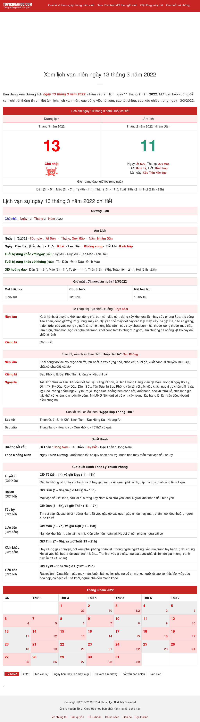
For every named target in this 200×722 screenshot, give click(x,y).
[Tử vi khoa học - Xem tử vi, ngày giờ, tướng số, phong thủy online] (22, 5)
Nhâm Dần (105, 238)
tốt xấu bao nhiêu (134, 674)
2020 (26, 674)
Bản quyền (77, 717)
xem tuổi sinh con (60, 15)
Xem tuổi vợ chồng (178, 5)
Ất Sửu (51, 238)
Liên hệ (127, 717)
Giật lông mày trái (151, 5)
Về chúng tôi (59, 717)
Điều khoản (95, 717)
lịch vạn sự (41, 674)
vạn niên (156, 674)
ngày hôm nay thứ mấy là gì (71, 674)
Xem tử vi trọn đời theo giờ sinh (117, 5)
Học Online (141, 717)
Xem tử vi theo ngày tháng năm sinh (71, 5)
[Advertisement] (100, 39)
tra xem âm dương (106, 674)
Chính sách (112, 717)
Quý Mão (78, 238)
